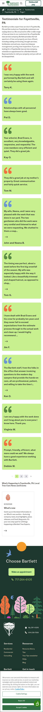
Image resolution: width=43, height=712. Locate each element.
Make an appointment (21, 571)
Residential (8, 649)
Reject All (21, 701)
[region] (21, 691)
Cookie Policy (19, 689)
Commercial (8, 652)
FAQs (24, 659)
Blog (24, 662)
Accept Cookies (21, 707)
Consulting (8, 656)
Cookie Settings (21, 694)
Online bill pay (33, 3)
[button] (31, 627)
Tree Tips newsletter (30, 656)
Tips (24, 652)
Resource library (28, 649)
